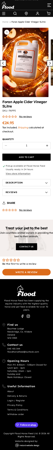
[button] (3, 13)
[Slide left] (3, 63)
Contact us (26, 246)
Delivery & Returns (17, 396)
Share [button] (11, 202)
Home (5, 22)
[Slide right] (50, 63)
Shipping (23, 127)
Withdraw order (15, 414)
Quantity (8, 139)
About (10, 391)
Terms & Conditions (17, 410)
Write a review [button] (26, 272)
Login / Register (16, 400)
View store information (18, 173)
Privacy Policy (15, 405)
